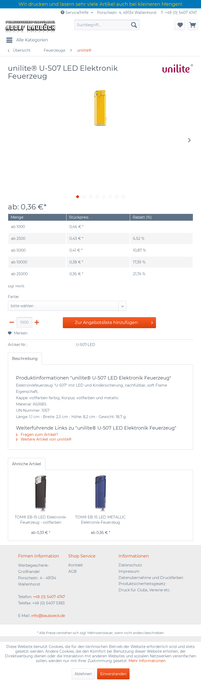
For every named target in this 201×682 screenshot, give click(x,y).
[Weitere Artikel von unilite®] (177, 73)
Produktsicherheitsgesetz (142, 583)
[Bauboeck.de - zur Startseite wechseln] (30, 26)
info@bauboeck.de (48, 615)
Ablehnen (83, 674)
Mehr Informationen (147, 660)
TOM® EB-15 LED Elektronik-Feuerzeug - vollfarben (41, 520)
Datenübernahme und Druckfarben (151, 577)
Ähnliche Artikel (26, 464)
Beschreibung (25, 358)
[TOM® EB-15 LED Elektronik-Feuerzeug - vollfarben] (40, 493)
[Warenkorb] (192, 25)
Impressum (129, 571)
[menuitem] (107, 25)
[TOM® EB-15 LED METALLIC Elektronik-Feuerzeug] (100, 493)
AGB (72, 571)
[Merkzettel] (180, 25)
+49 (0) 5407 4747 (49, 596)
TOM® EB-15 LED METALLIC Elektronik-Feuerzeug (100, 520)
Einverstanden (113, 674)
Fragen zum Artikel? (39, 434)
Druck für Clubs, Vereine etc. (144, 590)
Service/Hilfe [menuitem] (77, 12)
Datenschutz (130, 565)
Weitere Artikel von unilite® (45, 439)
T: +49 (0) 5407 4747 (179, 12)
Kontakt (75, 565)
